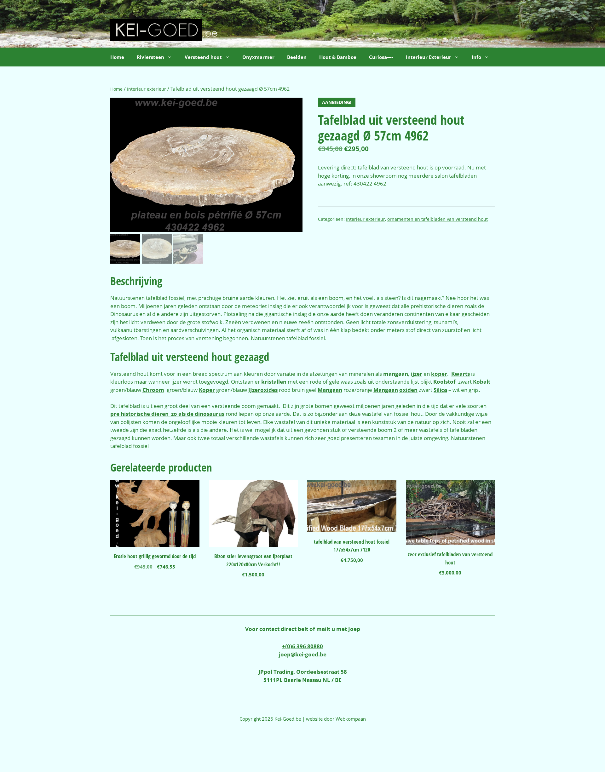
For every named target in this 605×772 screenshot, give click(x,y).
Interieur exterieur (146, 89)
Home (117, 57)
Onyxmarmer (258, 57)
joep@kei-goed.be (302, 654)
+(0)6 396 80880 (302, 646)
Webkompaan (351, 719)
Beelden (297, 57)
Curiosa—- (381, 57)
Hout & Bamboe (337, 57)
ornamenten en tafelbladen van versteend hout (437, 219)
